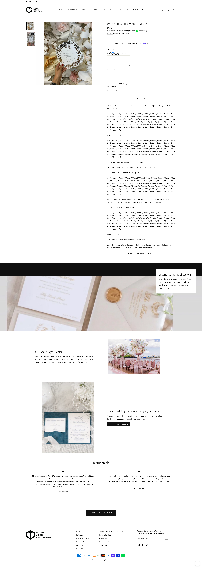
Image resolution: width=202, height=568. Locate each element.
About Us (124, 10)
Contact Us (137, 10)
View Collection (119, 424)
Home (61, 10)
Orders (28, 1)
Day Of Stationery (91, 10)
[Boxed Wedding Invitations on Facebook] (142, 545)
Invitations (73, 10)
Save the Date (110, 10)
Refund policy (104, 545)
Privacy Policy (104, 538)
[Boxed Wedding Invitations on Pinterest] (146, 545)
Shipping (110, 33)
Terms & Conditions (105, 535)
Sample (115, 55)
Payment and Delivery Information (111, 531)
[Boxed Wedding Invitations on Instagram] (138, 545)
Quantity (111, 86)
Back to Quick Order (102, 513)
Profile (35, 1)
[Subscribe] (166, 538)
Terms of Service (104, 542)
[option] (68, 53)
